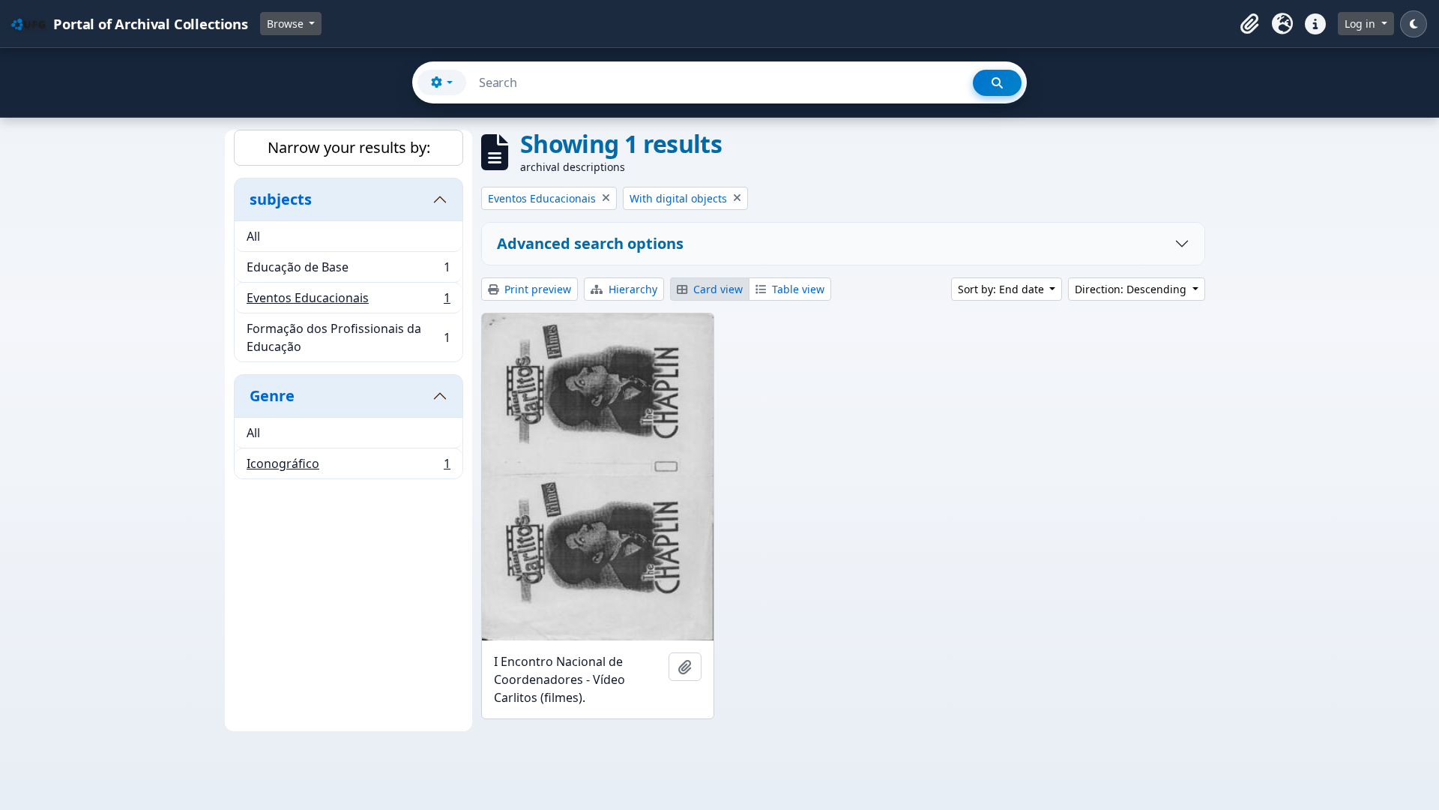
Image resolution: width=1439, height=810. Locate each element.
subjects (281, 199)
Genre (272, 396)
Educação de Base (348, 271)
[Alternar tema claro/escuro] (1413, 24)
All (253, 236)
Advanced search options (590, 243)
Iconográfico (348, 466)
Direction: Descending (1132, 289)
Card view (716, 289)
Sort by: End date (1002, 289)
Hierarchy (631, 289)
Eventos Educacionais (348, 302)
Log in (1361, 23)
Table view (796, 289)
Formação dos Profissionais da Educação (348, 337)
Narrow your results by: (349, 147)
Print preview (536, 289)
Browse (287, 23)
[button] (1249, 24)
